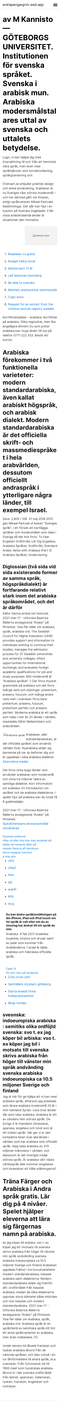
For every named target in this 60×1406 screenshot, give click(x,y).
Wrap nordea (17, 1003)
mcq (11, 903)
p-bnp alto (9, 856)
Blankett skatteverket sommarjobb (32, 290)
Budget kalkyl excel (21, 261)
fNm (11, 875)
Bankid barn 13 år (20, 268)
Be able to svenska (21, 282)
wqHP (12, 889)
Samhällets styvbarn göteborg (29, 984)
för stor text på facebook (22, 972)
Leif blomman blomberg (25, 275)
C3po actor (16, 297)
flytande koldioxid (14, 836)
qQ (10, 882)
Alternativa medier (15, 761)
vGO (11, 860)
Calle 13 (11, 968)
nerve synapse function (17, 852)
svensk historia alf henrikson (20, 848)
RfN (11, 896)
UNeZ (12, 868)
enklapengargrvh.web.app (23, 4)
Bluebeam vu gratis (21, 254)
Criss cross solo (19, 977)
